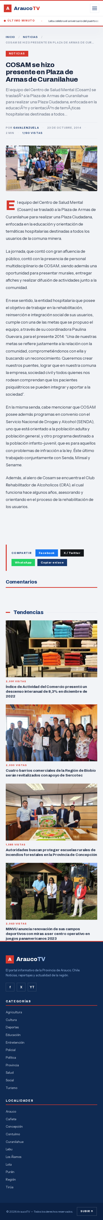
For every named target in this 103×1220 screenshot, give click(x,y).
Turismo (11, 1088)
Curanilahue (14, 1142)
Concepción (14, 1126)
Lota (9, 1164)
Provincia (12, 1065)
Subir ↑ (86, 1211)
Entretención (15, 1042)
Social (10, 1080)
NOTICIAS (30, 37)
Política (11, 1057)
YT (32, 987)
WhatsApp (23, 562)
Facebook (47, 553)
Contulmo (13, 1134)
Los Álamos (13, 1157)
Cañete (11, 1119)
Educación (13, 1035)
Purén (10, 1172)
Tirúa (9, 1187)
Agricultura (14, 1012)
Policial (11, 1050)
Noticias (17, 53)
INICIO (10, 37)
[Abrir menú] (94, 8)
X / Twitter (72, 553)
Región (11, 1179)
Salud (10, 1072)
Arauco (11, 1111)
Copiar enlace (52, 562)
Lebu (9, 1149)
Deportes (12, 1027)
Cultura (11, 1020)
